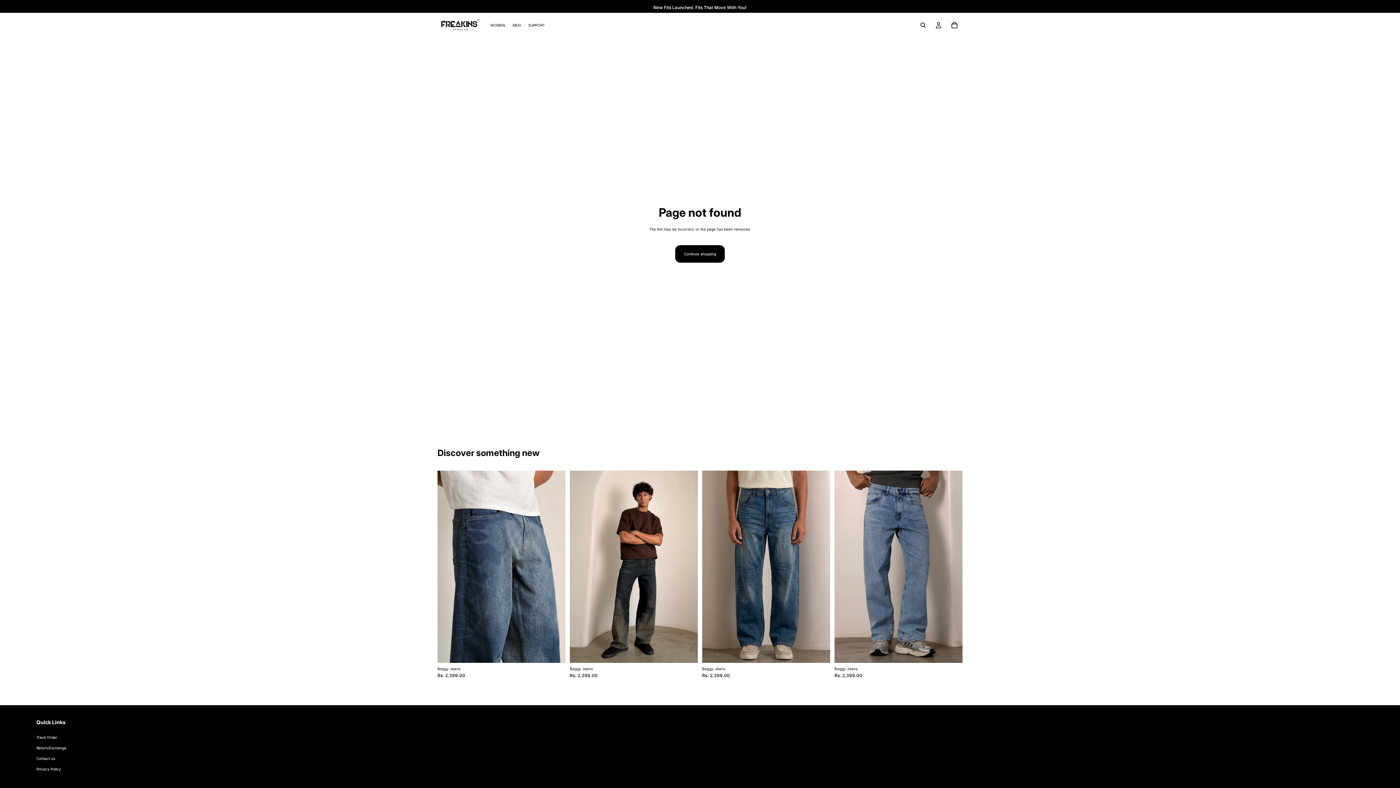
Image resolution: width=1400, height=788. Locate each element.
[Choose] (554, 651)
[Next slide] (554, 567)
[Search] (923, 25)
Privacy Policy (48, 769)
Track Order (46, 737)
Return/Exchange (51, 748)
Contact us (45, 758)
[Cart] (954, 25)
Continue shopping (700, 254)
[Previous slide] (448, 567)
